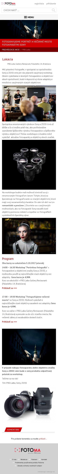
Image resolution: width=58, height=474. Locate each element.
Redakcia (24, 459)
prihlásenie (51, 3)
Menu (31, 17)
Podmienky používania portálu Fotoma (29, 463)
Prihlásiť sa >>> (9, 288)
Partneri (34, 459)
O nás (14, 459)
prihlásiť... (43, 439)
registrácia (39, 3)
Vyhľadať (53, 10)
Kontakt (44, 459)
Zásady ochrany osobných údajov (29, 466)
